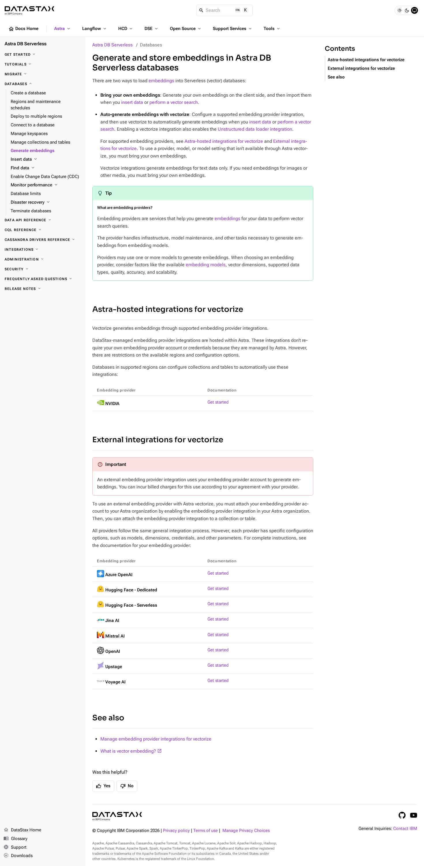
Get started (218, 402)
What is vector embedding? (128, 751)
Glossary (15, 838)
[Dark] (407, 10)
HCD (126, 28)
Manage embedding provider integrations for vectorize (155, 739)
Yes (103, 786)
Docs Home (23, 29)
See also (108, 718)
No (127, 786)
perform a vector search (173, 102)
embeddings (161, 80)
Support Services (233, 28)
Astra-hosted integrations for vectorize (224, 141)
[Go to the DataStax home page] (117, 816)
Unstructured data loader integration (255, 129)
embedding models (206, 264)
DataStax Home (22, 830)
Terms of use (205, 830)
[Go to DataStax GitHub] (402, 815)
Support (15, 847)
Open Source (186, 28)
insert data (132, 102)
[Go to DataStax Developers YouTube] (413, 815)
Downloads (18, 855)
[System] (414, 10)
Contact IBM (405, 828)
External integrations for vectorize (157, 440)
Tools (272, 28)
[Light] (399, 10)
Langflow (94, 28)
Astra (62, 28)
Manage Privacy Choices (246, 830)
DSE (152, 28)
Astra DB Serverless (112, 45)
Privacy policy (176, 830)
